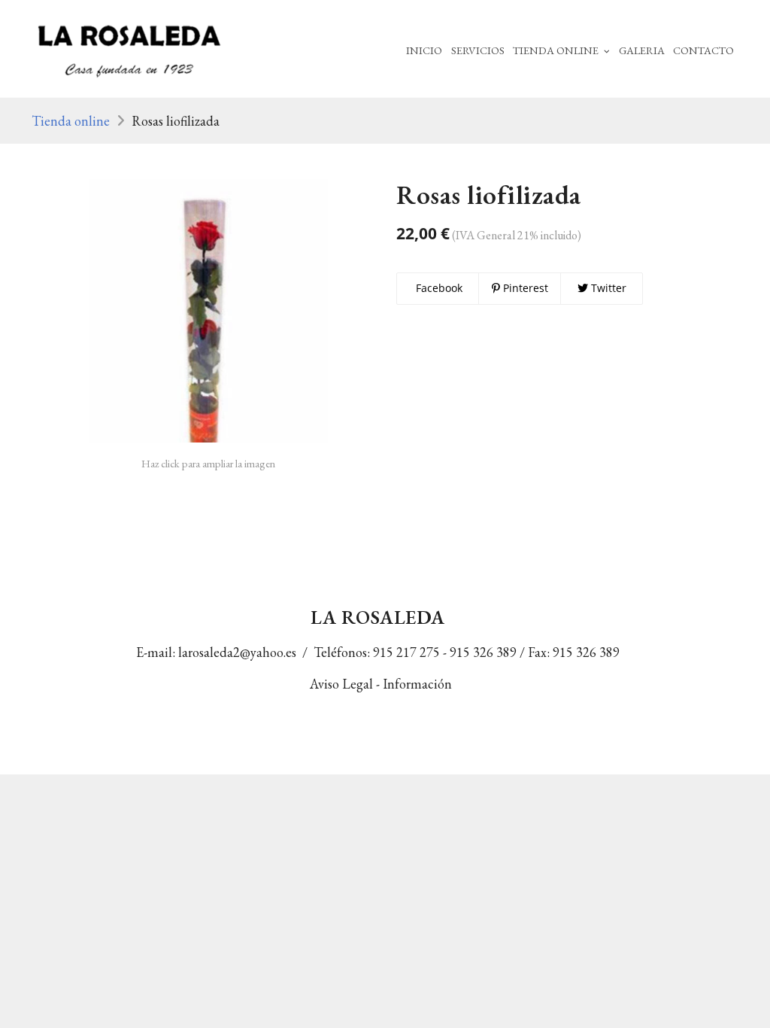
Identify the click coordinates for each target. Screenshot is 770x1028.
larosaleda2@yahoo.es (237, 652)
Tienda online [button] (557, 50)
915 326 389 (483, 652)
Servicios (478, 50)
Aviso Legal (341, 683)
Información (422, 683)
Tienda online (71, 120)
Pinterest (524, 288)
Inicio (424, 50)
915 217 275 (406, 652)
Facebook (437, 288)
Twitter (607, 288)
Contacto (703, 50)
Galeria (642, 50)
